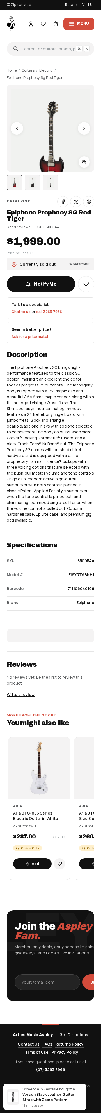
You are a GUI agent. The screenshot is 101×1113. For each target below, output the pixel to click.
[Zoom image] (84, 162)
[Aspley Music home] (11, 24)
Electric (46, 70)
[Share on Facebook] (62, 201)
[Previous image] (17, 128)
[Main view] (14, 182)
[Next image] (84, 128)
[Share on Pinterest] (88, 201)
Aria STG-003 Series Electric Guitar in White (35, 816)
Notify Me (45, 284)
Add (35, 863)
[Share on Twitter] (75, 201)
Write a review (21, 694)
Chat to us (21, 311)
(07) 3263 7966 (50, 1069)
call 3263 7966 (49, 311)
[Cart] (55, 24)
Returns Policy (69, 1044)
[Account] (31, 24)
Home (12, 70)
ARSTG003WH (24, 826)
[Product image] (32, 182)
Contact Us (29, 1044)
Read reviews (18, 226)
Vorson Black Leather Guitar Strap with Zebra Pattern (48, 1097)
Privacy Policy (64, 1052)
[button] (86, 284)
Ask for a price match (30, 336)
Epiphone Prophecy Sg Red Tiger (35, 77)
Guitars (28, 70)
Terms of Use (36, 1052)
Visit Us (88, 4)
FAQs (47, 1044)
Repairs (71, 4)
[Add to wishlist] (59, 863)
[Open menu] (78, 24)
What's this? (79, 264)
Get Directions (73, 1034)
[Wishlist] (43, 24)
